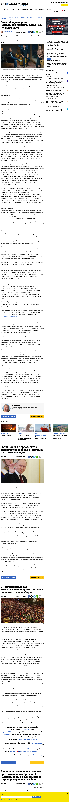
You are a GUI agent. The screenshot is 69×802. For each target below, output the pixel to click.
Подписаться (34, 407)
